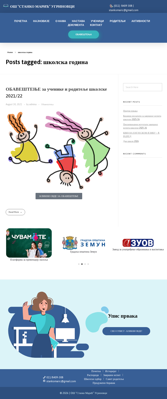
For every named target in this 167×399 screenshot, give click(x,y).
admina (33, 104)
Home (10, 52)
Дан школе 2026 (131, 141)
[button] (78, 264)
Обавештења (47, 104)
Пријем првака (130, 111)
